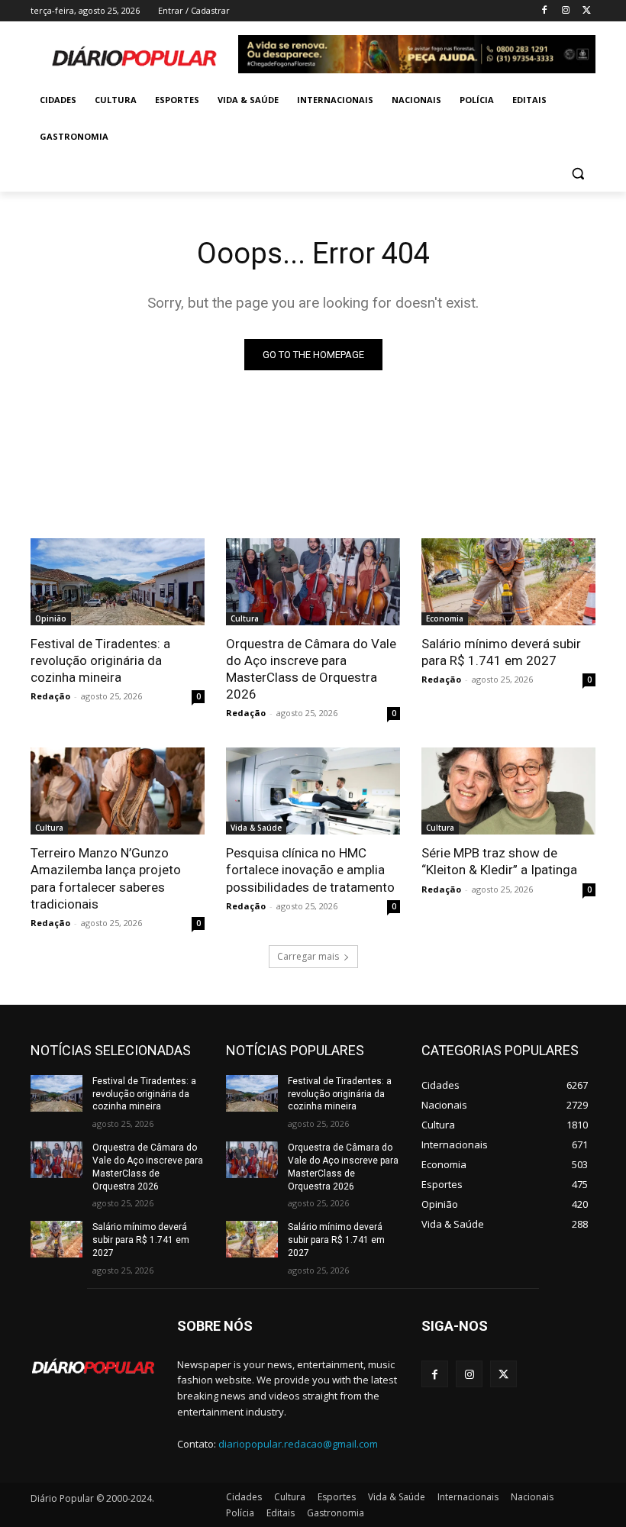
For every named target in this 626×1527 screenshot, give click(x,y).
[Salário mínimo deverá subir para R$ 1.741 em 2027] (508, 581)
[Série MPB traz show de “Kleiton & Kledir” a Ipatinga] (508, 791)
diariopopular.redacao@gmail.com (298, 1444)
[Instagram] (565, 11)
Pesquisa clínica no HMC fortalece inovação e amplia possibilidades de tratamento (310, 869)
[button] (577, 174)
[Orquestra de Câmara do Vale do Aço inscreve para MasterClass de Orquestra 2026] (313, 581)
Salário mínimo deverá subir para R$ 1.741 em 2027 (501, 652)
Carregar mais (308, 956)
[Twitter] (586, 11)
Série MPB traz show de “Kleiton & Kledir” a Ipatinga (499, 861)
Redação (50, 696)
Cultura (245, 618)
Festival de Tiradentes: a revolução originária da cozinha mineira (100, 660)
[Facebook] (544, 11)
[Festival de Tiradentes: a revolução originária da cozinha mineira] (118, 581)
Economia (444, 618)
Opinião (50, 618)
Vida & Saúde (256, 827)
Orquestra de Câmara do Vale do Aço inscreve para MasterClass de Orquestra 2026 (311, 669)
